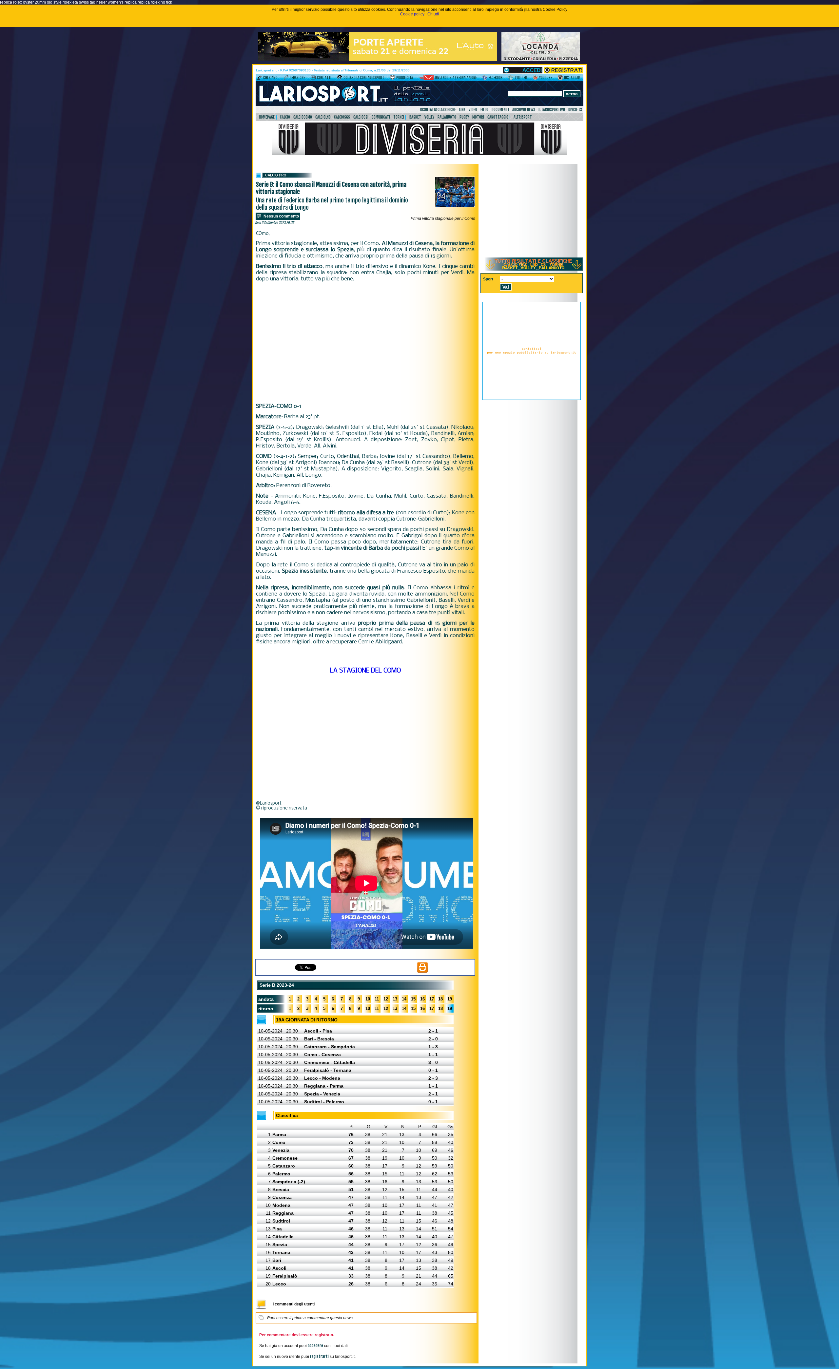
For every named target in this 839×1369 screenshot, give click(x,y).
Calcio (285, 117)
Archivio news (523, 109)
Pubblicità (404, 78)
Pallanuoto (447, 117)
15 (413, 999)
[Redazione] (285, 79)
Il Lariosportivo (551, 109)
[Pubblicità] (392, 79)
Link (462, 109)
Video (473, 109)
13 (395, 999)
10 (367, 999)
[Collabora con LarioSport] (339, 79)
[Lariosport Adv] (531, 398)
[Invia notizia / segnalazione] (426, 79)
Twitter (521, 78)
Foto (484, 109)
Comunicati (381, 117)
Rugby (464, 117)
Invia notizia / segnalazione (456, 78)
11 (377, 999)
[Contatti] (313, 79)
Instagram (572, 78)
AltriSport (523, 117)
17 (431, 999)
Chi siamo (270, 78)
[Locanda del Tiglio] (540, 60)
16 (422, 999)
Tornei (398, 117)
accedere (315, 1345)
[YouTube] (535, 79)
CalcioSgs (342, 117)
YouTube (545, 78)
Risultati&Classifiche (438, 109)
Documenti (500, 109)
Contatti (324, 78)
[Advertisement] (365, 343)
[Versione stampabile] (422, 971)
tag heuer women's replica (113, 2)
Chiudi (433, 14)
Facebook (495, 78)
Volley (429, 117)
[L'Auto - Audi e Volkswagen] (377, 60)
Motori (478, 117)
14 (404, 999)
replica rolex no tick (155, 2)
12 (385, 999)
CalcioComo (302, 117)
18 (440, 999)
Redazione (297, 78)
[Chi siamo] (259, 79)
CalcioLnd (323, 117)
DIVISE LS (575, 109)
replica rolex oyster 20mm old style (31, 2)
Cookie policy (412, 14)
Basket (415, 117)
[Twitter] (510, 79)
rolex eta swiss (76, 2)
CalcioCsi (360, 117)
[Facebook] (484, 79)
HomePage (267, 117)
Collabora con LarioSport (363, 78)
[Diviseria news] (419, 154)
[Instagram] (560, 79)
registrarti (319, 1356)
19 (449, 999)
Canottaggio (497, 117)
